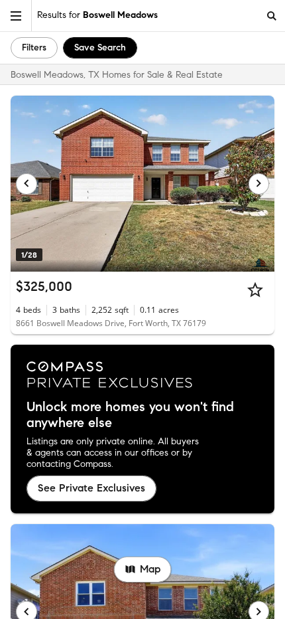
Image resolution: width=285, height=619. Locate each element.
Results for (97, 15)
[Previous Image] (26, 184)
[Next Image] (259, 184)
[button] (16, 15)
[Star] (255, 289)
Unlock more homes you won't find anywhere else (130, 415)
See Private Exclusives (91, 488)
